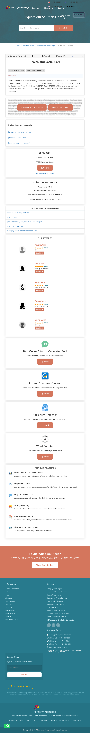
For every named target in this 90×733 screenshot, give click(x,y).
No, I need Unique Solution (45, 174)
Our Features (10, 601)
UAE (34, 720)
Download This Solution (31, 107)
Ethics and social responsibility (18, 213)
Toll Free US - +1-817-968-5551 (59, 638)
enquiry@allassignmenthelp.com (60, 635)
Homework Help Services (55, 604)
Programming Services (55, 601)
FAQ (7, 592)
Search (62, 28)
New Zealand (64, 720)
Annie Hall (39, 263)
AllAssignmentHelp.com (44, 730)
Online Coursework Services (56, 616)
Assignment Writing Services (57, 592)
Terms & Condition (12, 589)
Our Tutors (9, 604)
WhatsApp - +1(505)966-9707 (58, 647)
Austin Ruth (40, 245)
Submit (24, 674)
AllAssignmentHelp (19, 7)
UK (21, 720)
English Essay (12, 217)
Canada (53, 720)
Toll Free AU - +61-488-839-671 (59, 644)
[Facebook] (49, 625)
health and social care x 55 (35, 70)
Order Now (78, 15)
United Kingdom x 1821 (16, 70)
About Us (8, 598)
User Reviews (10, 610)
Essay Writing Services (54, 595)
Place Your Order (44, 565)
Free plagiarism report (54, 589)
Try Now (44, 361)
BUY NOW (45, 168)
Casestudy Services (53, 607)
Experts (61, 8)
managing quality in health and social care (22, 231)
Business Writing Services (56, 610)
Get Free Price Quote (13, 619)
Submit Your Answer (60, 107)
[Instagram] (58, 625)
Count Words (10, 613)
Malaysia (76, 720)
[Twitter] (53, 625)
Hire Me (39, 253)
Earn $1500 (66, 15)
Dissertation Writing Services (57, 598)
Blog (7, 595)
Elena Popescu (41, 301)
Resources (9, 607)
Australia (12, 720)
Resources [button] (49, 8)
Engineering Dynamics (15, 226)
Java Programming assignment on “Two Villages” (24, 222)
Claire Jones (40, 320)
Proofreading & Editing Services (58, 613)
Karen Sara (40, 282)
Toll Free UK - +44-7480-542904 (59, 641)
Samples (8, 616)
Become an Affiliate (21, 686)
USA (27, 720)
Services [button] (36, 8)
